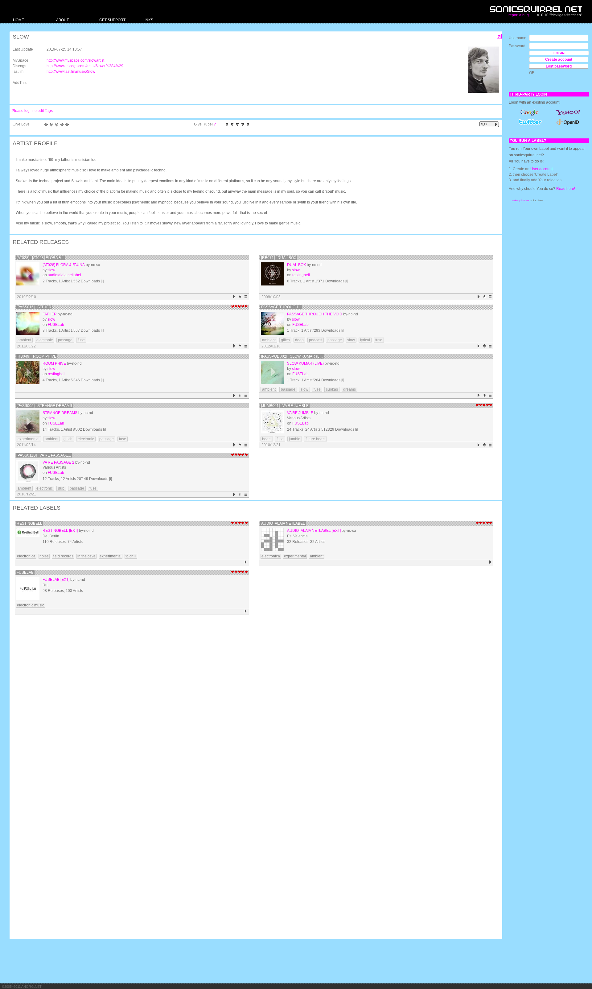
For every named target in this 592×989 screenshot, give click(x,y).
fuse (81, 340)
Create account (558, 59)
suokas (332, 389)
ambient (24, 340)
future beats (315, 439)
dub (61, 488)
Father (50, 314)
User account (541, 169)
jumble (294, 439)
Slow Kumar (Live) (305, 363)
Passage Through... (281, 307)
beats (266, 439)
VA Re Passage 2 (58, 462)
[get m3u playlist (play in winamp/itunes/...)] (246, 297)
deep (299, 340)
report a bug (518, 15)
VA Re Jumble (300, 413)
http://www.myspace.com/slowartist (75, 60)
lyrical (365, 340)
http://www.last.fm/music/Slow (71, 71)
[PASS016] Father (34, 307)
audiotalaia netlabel (64, 275)
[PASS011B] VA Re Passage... (44, 455)
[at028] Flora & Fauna (64, 265)
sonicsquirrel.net (520, 200)
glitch (285, 340)
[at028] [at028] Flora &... (40, 258)
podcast (315, 340)
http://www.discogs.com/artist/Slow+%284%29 (85, 66)
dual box (296, 265)
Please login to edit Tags (32, 111)
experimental (28, 439)
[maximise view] (499, 36)
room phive (54, 363)
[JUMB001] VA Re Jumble (285, 406)
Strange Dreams (60, 413)
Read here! (565, 189)
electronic (44, 340)
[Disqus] (253, 697)
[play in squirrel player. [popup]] (489, 124)
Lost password (559, 66)
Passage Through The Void (314, 314)
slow (51, 270)
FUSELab (56, 324)
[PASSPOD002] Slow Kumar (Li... (292, 356)
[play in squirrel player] (27, 273)
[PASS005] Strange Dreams (44, 406)
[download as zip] (240, 297)
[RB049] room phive (36, 356)
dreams (349, 389)
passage (65, 340)
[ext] (73, 530)
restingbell (301, 275)
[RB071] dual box (278, 258)
